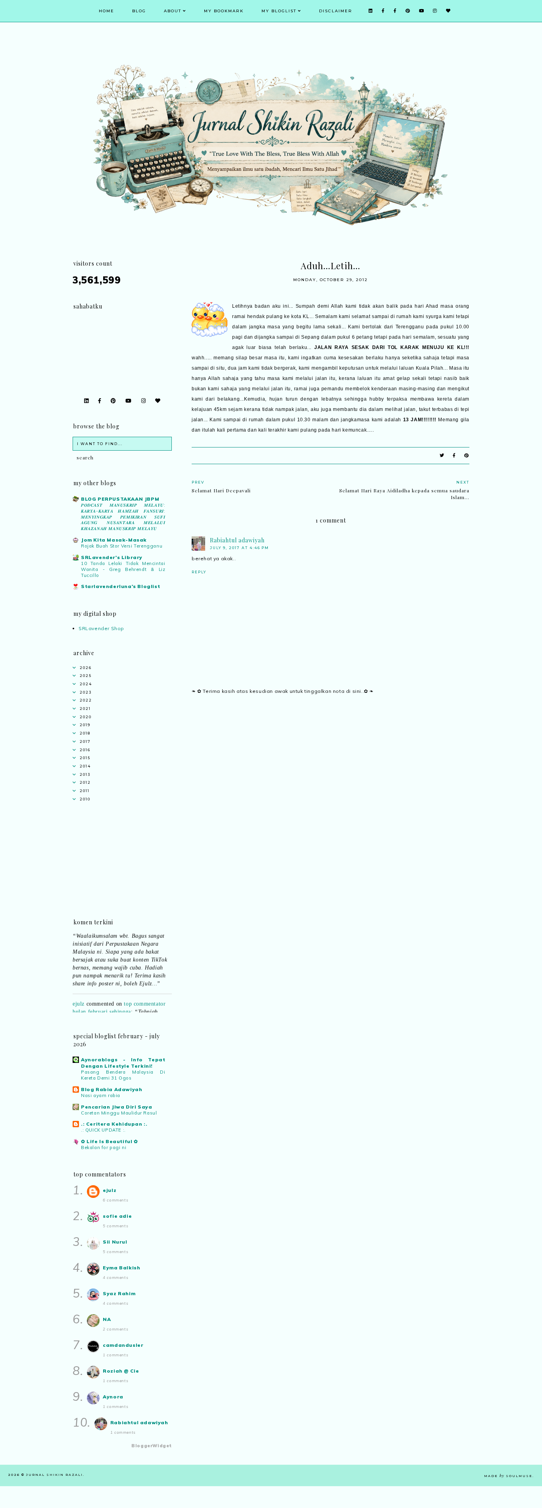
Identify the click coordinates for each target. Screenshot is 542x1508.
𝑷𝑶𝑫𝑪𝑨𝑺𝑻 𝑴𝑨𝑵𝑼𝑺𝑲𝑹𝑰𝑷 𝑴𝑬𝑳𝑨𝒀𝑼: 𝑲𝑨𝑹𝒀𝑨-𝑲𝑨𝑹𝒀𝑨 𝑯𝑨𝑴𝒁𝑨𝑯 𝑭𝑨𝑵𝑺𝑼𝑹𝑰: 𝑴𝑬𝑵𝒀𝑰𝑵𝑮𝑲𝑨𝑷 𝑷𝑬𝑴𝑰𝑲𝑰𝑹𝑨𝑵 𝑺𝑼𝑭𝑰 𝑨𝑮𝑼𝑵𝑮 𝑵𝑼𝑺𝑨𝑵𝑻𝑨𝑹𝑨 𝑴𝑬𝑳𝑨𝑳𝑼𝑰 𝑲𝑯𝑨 (123, 516)
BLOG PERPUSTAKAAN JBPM (120, 499)
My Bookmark (224, 10)
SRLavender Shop (101, 628)
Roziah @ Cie (121, 1371)
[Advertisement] (330, 770)
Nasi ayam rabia (100, 1095)
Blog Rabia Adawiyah (111, 1089)
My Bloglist (278, 10)
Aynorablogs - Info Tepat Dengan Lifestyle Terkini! (123, 1063)
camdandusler (123, 1345)
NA (107, 1319)
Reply (199, 572)
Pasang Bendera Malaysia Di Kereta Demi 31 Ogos (123, 1075)
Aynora (113, 1397)
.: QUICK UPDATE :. (103, 1130)
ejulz (79, 996)
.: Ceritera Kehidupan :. (114, 1124)
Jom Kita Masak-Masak (114, 540)
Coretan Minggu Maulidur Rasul (119, 1113)
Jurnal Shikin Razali (54, 1475)
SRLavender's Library (111, 557)
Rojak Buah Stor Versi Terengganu (121, 546)
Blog (139, 10)
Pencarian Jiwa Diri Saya (116, 1107)
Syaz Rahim (119, 1293)
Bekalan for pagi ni (103, 1147)
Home (106, 10)
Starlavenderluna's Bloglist (120, 586)
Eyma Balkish (121, 1268)
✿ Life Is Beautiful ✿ (109, 1141)
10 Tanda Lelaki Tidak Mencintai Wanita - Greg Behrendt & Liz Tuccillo (123, 569)
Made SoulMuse (508, 1476)
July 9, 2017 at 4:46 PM (239, 548)
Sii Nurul (115, 1242)
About (172, 10)
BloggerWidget (151, 1445)
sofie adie (117, 1216)
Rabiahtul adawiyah (237, 540)
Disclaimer (335, 10)
